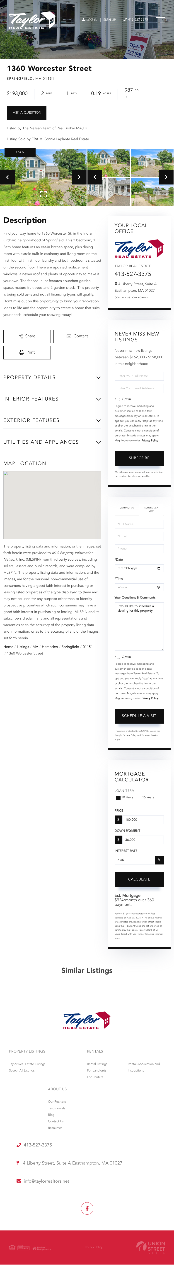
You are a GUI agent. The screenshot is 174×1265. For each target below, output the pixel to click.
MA (35, 647)
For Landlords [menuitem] (96, 1070)
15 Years (148, 797)
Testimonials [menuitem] (56, 1108)
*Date (119, 559)
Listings (23, 647)
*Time (119, 578)
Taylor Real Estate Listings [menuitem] (27, 1064)
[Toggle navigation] (160, 20)
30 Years (127, 797)
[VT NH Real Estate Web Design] (150, 1247)
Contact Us (122, 298)
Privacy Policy (150, 440)
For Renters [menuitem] (95, 1077)
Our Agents (140, 298)
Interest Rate (126, 851)
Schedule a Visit (151, 509)
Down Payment (127, 831)
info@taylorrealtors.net (46, 1181)
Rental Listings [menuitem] (97, 1064)
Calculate (139, 879)
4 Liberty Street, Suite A (72, 1163)
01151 (88, 647)
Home (8, 647)
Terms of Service (150, 735)
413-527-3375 (137, 19)
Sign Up (109, 20)
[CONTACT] (26, 113)
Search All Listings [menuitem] (22, 1070)
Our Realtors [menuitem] (57, 1102)
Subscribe (139, 458)
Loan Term (125, 791)
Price (119, 811)
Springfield (70, 647)
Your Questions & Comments (135, 597)
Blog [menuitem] (51, 1115)
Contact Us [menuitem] (56, 1121)
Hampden (50, 647)
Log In (91, 20)
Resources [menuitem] (55, 1128)
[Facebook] (87, 1208)
